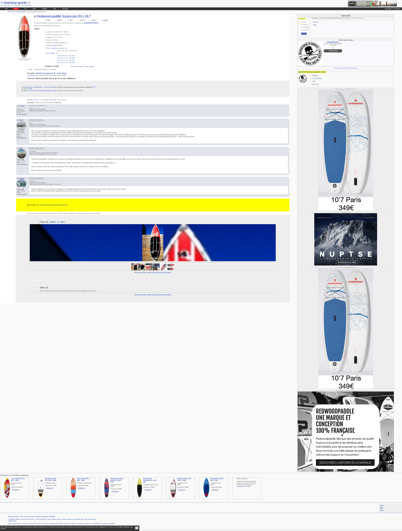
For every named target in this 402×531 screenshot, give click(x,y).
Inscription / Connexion (392, 9)
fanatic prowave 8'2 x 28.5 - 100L (184, 479)
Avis (71, 20)
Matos (16, 9)
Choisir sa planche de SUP (31, 523)
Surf (313, 81)
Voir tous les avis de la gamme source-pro (52, 205)
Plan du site (24, 516)
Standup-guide (16, 2)
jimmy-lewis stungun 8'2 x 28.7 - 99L (150, 480)
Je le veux (305, 30)
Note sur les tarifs (77, 66)
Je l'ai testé (306, 27)
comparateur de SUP (244, 486)
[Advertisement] (38, 508)
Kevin (51, 100)
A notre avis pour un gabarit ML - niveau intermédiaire (39, 87)
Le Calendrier (95, 523)
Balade (44, 9)
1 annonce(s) (31, 75)
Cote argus (62, 73)
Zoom (62, 222)
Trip (54, 9)
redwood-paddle (21, 11)
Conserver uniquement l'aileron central (44, 90)
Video (87, 523)
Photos (48, 20)
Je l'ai (304, 22)
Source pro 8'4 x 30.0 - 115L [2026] (66, 58)
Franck (35, 100)
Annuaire (65, 9)
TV (25, 9)
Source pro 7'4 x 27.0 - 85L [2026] (66, 62)
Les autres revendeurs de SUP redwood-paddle (346, 68)
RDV (34, 9)
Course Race (317, 78)
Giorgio (22, 178)
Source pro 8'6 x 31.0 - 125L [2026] (66, 55)
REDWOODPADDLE (333, 42)
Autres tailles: (50, 53)
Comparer (105, 20)
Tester (93, 20)
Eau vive (315, 84)
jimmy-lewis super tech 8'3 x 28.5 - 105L (117, 480)
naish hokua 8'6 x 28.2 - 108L (83, 479)
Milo (21, 148)
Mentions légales (35, 516)
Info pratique (17, 523)
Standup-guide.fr (13, 516)
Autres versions (89, 66)
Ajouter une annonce (45, 73)
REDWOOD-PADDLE (91, 23)
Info (6, 9)
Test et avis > (12, 11)
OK (137, 528)
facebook (45, 516)
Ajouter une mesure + (58, 48)
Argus (73, 523)
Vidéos (59, 20)
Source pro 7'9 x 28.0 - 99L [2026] (66, 60)
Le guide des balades (108, 523)
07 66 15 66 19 (333, 51)
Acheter (82, 20)
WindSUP (54, 45)
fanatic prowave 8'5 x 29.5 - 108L (50, 479)
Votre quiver (302, 18)
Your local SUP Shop (381, 508)
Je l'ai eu (305, 24)
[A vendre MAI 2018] (149, 267)
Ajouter (53, 222)
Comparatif (53, 523)
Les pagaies (80, 523)
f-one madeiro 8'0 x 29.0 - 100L (18, 479)
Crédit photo (12, 521)
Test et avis (45, 523)
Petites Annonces (64, 523)
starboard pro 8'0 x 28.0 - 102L (217, 479)
